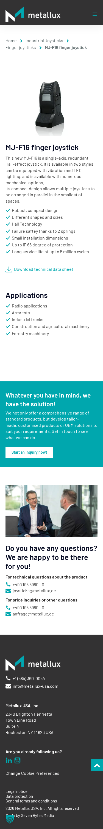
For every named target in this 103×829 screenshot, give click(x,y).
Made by (29, 815)
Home (11, 40)
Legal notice (16, 791)
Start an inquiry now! (29, 452)
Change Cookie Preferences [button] (32, 773)
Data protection (19, 796)
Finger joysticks (20, 47)
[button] (10, 819)
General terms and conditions (31, 801)
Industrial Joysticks (44, 40)
